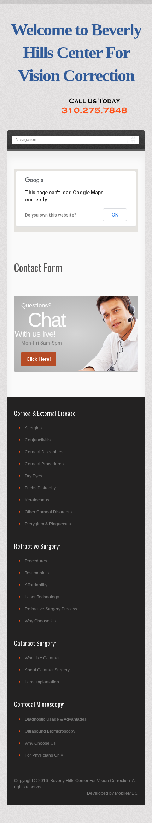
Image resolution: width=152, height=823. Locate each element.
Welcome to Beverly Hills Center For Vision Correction (76, 52)
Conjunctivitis (38, 440)
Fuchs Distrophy (40, 488)
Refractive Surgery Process (51, 608)
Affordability (36, 585)
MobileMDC (126, 793)
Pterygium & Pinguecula (48, 524)
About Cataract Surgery (47, 669)
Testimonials (37, 573)
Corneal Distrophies (44, 452)
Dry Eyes (33, 476)
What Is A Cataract (42, 658)
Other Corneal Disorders (48, 512)
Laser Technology (42, 597)
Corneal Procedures (44, 464)
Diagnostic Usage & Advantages (56, 719)
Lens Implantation (42, 681)
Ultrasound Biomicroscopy (50, 731)
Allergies (33, 428)
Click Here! (39, 359)
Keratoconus (37, 500)
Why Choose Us (40, 620)
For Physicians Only (44, 755)
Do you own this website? (50, 215)
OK (115, 215)
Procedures (36, 561)
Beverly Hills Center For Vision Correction (90, 780)
